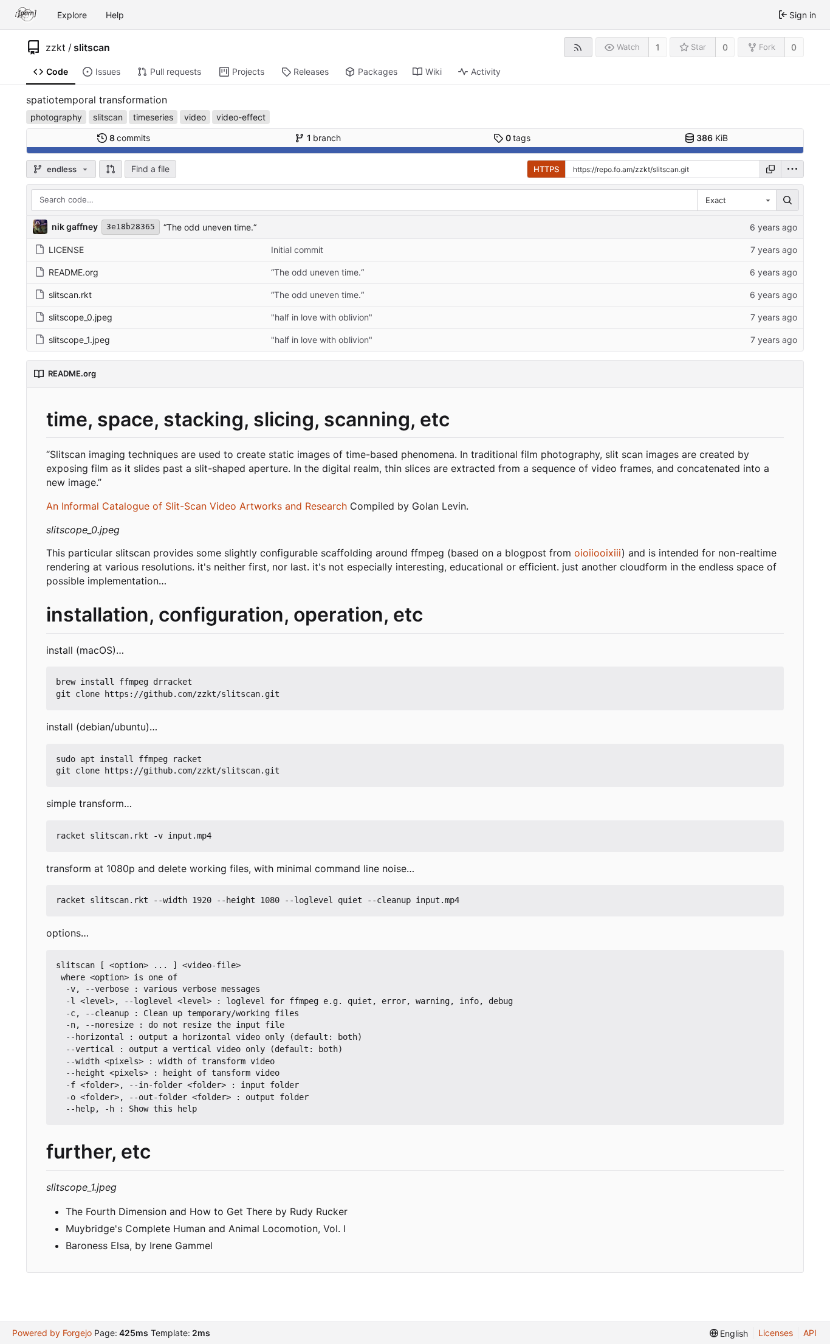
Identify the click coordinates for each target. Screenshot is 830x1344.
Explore (72, 15)
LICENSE (66, 249)
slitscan (92, 47)
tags (518, 138)
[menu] (792, 169)
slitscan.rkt (70, 294)
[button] (110, 169)
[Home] (26, 15)
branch (324, 138)
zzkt (56, 47)
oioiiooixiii (598, 553)
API (810, 1333)
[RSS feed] (578, 47)
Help (115, 15)
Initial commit (297, 249)
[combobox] (736, 200)
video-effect (241, 117)
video (195, 117)
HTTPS (546, 169)
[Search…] (787, 200)
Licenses (775, 1333)
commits (130, 138)
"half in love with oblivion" (321, 317)
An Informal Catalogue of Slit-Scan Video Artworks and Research (196, 506)
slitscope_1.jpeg (79, 339)
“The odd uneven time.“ (209, 227)
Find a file (150, 169)
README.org (73, 272)
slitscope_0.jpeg (80, 317)
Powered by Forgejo (52, 1333)
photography (56, 117)
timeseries (153, 117)
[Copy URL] (770, 169)
